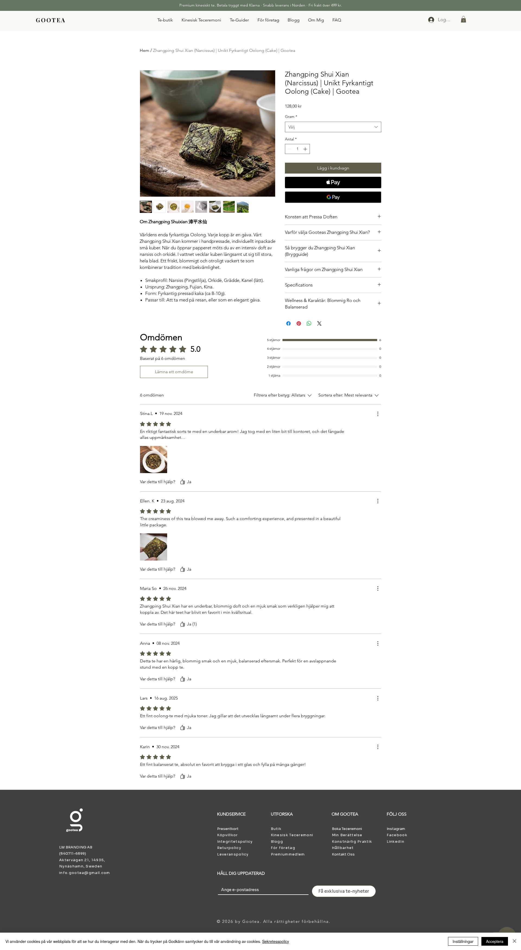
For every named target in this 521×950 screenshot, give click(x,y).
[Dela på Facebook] (288, 323)
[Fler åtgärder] (377, 414)
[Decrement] (289, 149)
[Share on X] (319, 323)
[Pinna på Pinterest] (299, 323)
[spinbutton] (297, 149)
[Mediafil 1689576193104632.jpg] (153, 459)
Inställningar (463, 941)
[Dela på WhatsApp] (309, 323)
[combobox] (333, 127)
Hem (144, 50)
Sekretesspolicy (275, 941)
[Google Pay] (333, 197)
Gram (291, 116)
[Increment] (305, 149)
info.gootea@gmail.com (84, 872)
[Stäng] (514, 941)
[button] (463, 19)
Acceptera (494, 941)
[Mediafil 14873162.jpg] (153, 547)
